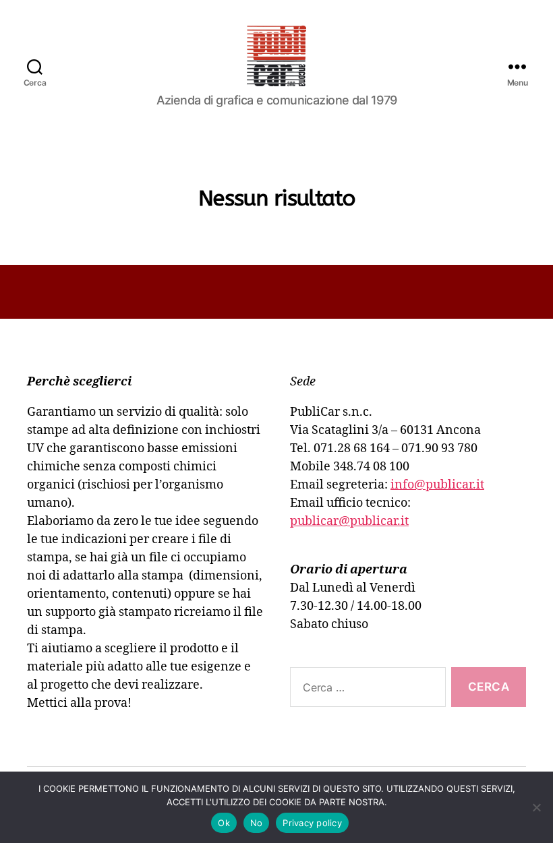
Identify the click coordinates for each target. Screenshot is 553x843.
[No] (536, 807)
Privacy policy (312, 822)
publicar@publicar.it (349, 521)
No (256, 822)
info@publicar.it (437, 485)
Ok (224, 822)
